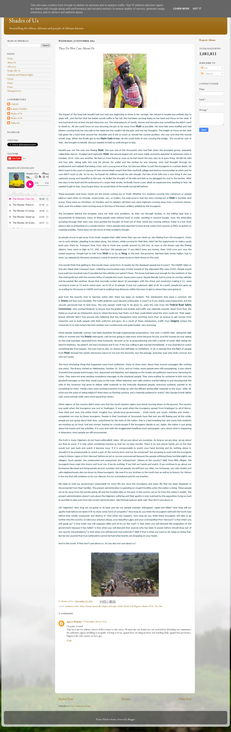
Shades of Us (24, 20)
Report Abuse (207, 40)
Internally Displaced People (105, 606)
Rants (10, 86)
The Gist (158, 606)
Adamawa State (72, 606)
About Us (11, 62)
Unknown (15, 122)
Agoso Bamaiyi (74, 621)
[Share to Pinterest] (114, 601)
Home (125, 699)
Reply (69, 640)
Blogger (131, 719)
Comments (208, 73)
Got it (197, 8)
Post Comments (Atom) (80, 705)
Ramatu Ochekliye (19, 108)
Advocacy (11, 66)
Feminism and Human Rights (20, 74)
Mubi (120, 606)
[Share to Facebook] (111, 601)
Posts (205, 67)
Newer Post (65, 699)
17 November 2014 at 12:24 (95, 621)
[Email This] (101, 601)
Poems (10, 82)
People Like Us (13, 70)
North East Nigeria (132, 606)
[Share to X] (107, 601)
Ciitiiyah (14, 104)
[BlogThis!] (104, 601)
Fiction (10, 78)
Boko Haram (85, 606)
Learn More (181, 8)
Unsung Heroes (14, 90)
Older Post (185, 699)
